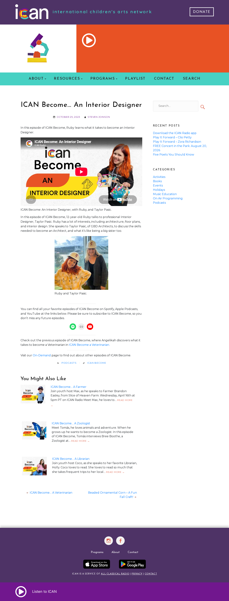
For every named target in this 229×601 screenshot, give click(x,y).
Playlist (135, 79)
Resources (67, 79)
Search (191, 79)
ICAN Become (96, 363)
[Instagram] (108, 542)
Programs (102, 79)
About (36, 79)
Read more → (80, 441)
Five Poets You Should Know (173, 154)
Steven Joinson (99, 117)
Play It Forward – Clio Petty (172, 137)
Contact (164, 79)
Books (157, 181)
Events (158, 185)
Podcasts (69, 363)
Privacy (136, 574)
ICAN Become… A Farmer (68, 387)
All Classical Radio (115, 574)
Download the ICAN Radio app (174, 133)
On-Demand (42, 355)
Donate (201, 12)
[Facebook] (120, 542)
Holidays (159, 190)
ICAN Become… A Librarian (70, 459)
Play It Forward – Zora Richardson (177, 141)
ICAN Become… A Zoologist (71, 423)
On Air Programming (168, 198)
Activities (159, 177)
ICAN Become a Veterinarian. (89, 344)
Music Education (165, 194)
